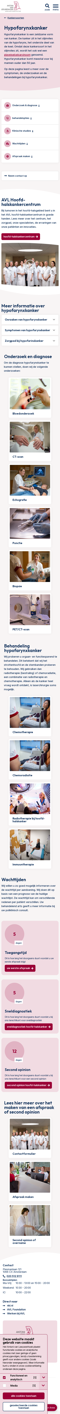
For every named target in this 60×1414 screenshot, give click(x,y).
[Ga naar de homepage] (21, 1333)
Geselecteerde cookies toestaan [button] (24, 1406)
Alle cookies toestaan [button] (23, 1395)
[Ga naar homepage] (11, 6)
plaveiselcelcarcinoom (17, 54)
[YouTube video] (30, 264)
